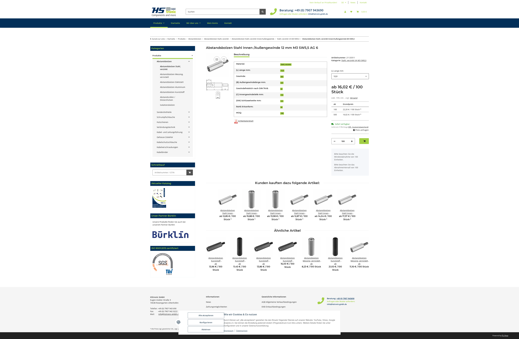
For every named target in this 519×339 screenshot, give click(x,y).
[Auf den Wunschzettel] (224, 59)
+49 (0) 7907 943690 (309, 10)
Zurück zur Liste (158, 39)
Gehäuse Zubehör (165, 137)
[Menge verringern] (334, 141)
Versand (353, 98)
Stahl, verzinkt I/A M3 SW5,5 (353, 60)
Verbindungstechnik (166, 127)
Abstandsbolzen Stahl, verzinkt (170, 68)
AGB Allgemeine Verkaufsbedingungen (279, 302)
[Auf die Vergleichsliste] (217, 59)
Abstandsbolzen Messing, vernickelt (171, 75)
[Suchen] (263, 12)
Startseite (175, 23)
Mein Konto (212, 23)
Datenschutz (241, 331)
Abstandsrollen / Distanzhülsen (167, 98)
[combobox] (350, 76)
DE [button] (342, 2)
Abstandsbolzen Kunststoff (172, 92)
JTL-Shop (505, 335)
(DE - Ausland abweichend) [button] (358, 127)
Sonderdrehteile (164, 112)
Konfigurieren (206, 322)
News (352, 2)
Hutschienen (162, 122)
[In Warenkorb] (189, 172)
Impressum (228, 331)
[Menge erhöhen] (352, 141)
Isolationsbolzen (167, 105)
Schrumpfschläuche (166, 117)
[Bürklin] (170, 234)
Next (364, 256)
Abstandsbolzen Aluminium (172, 87)
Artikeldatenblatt (245, 121)
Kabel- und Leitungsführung (169, 132)
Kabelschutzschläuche (167, 142)
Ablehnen (206, 329)
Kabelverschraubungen (167, 147)
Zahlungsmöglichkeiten (216, 306)
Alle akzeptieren (206, 315)
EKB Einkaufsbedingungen (274, 306)
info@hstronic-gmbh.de (318, 14)
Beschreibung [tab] (241, 54)
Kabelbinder (162, 152)
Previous (210, 256)
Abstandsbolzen (164, 61)
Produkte (156, 55)
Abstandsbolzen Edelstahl (172, 82)
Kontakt (363, 2)
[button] (345, 11)
